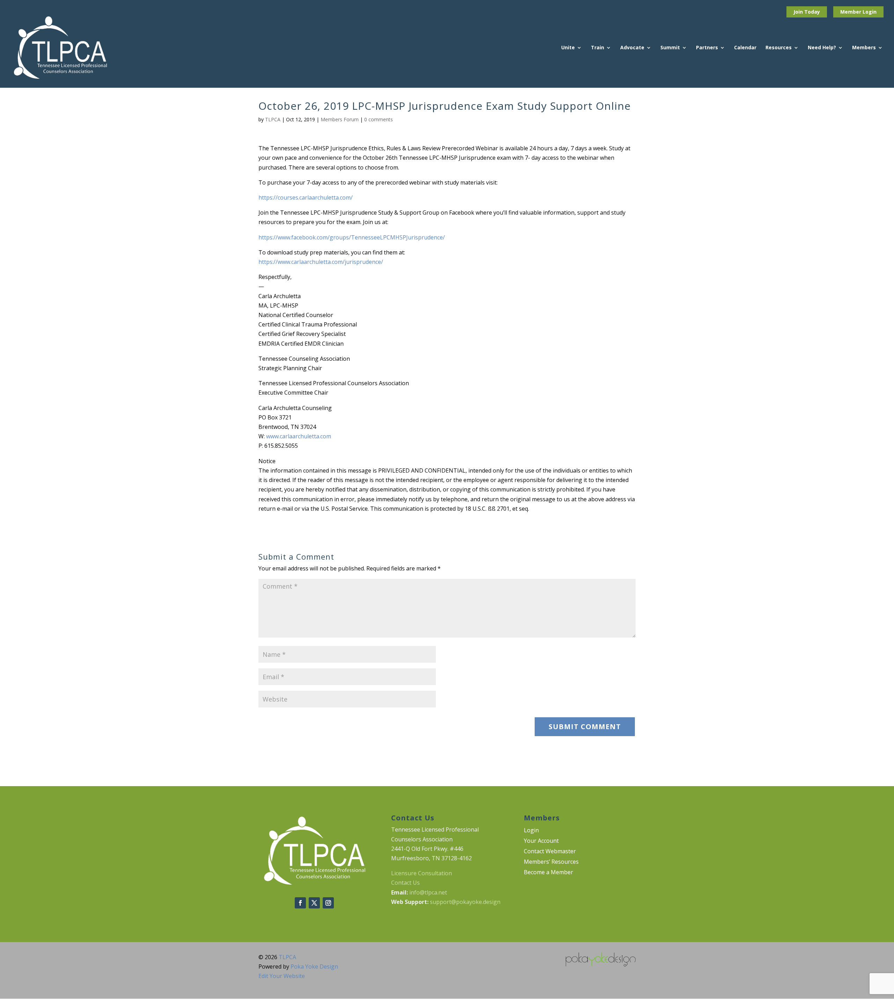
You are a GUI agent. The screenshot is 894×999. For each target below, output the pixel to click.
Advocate (632, 48)
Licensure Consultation (421, 873)
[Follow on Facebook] (300, 902)
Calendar (745, 48)
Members (864, 48)
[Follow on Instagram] (328, 902)
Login (870, 11)
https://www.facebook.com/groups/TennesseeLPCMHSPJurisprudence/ (351, 237)
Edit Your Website (281, 976)
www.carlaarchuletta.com (298, 436)
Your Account (541, 841)
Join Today (806, 11)
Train (597, 48)
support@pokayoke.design (465, 902)
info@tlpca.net (428, 892)
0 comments (378, 119)
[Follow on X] (314, 902)
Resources (778, 48)
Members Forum (340, 119)
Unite (568, 48)
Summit (670, 48)
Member (851, 11)
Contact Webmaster (550, 852)
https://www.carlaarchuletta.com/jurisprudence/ (320, 262)
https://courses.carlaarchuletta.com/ (305, 197)
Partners (707, 48)
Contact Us (405, 882)
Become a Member (548, 873)
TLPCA (272, 119)
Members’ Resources (551, 862)
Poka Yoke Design (314, 966)
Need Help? (822, 48)
